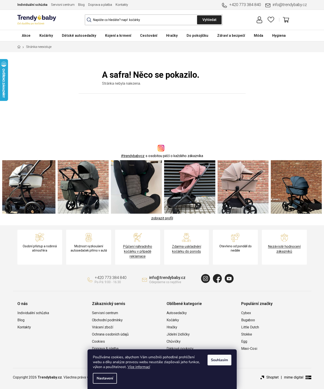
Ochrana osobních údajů (110, 334)
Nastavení (105, 378)
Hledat (209, 19)
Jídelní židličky (178, 334)
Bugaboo (248, 320)
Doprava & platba (105, 348)
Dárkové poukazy (180, 348)
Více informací (139, 366)
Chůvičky (174, 341)
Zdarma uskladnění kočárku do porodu (186, 249)
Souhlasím (219, 360)
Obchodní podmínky (107, 320)
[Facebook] (217, 278)
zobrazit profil (162, 218)
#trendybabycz (133, 156)
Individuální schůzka (32, 4)
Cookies (98, 341)
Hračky (172, 327)
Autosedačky (177, 313)
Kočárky (173, 320)
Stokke (246, 334)
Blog (81, 4)
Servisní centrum (63, 4)
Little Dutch (250, 327)
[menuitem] (26, 35)
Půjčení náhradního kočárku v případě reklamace (137, 251)
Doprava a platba (100, 4)
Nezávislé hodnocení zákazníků (284, 249)
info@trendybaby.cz (290, 4)
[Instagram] (205, 278)
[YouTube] (229, 278)
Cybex (246, 313)
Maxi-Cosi (249, 348)
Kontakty (122, 4)
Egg (244, 341)
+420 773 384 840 (245, 4)
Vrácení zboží (102, 327)
